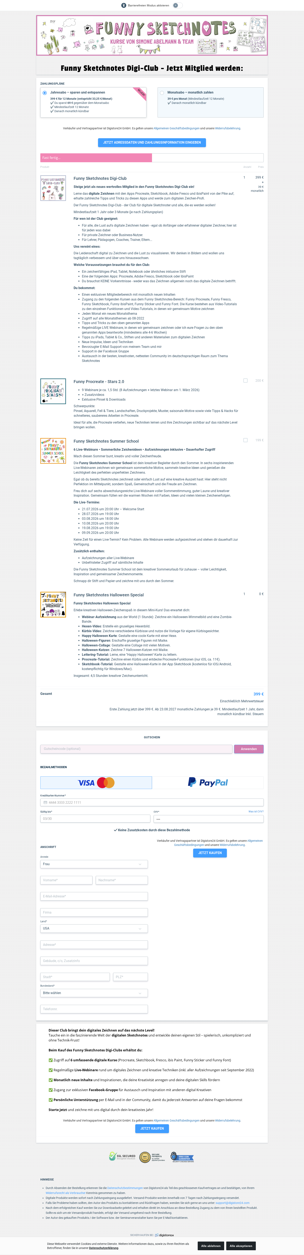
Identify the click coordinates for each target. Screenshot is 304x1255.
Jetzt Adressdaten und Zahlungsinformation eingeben (152, 142)
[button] (140, 864)
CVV (156, 812)
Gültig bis (45, 811)
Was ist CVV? (256, 811)
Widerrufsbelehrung (227, 128)
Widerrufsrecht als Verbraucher (66, 1193)
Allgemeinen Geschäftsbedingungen (176, 128)
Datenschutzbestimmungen (125, 1188)
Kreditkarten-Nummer (52, 795)
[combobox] (94, 944)
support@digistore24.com (232, 1203)
